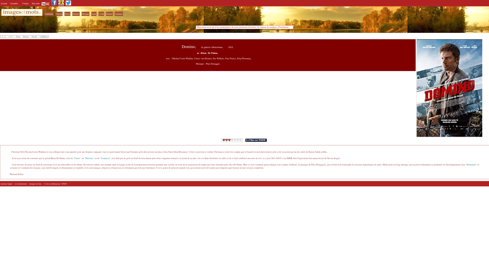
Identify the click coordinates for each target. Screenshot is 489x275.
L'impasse (105, 158)
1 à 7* (11, 36)
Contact (26, 3)
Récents (26, 36)
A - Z (3, 36)
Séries (18, 36)
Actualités (15, 3)
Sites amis (36, 3)
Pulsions (89, 158)
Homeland (471, 164)
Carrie (77, 158)
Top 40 (34, 36)
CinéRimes (44, 36)
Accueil (4, 3)
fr (40, 13)
